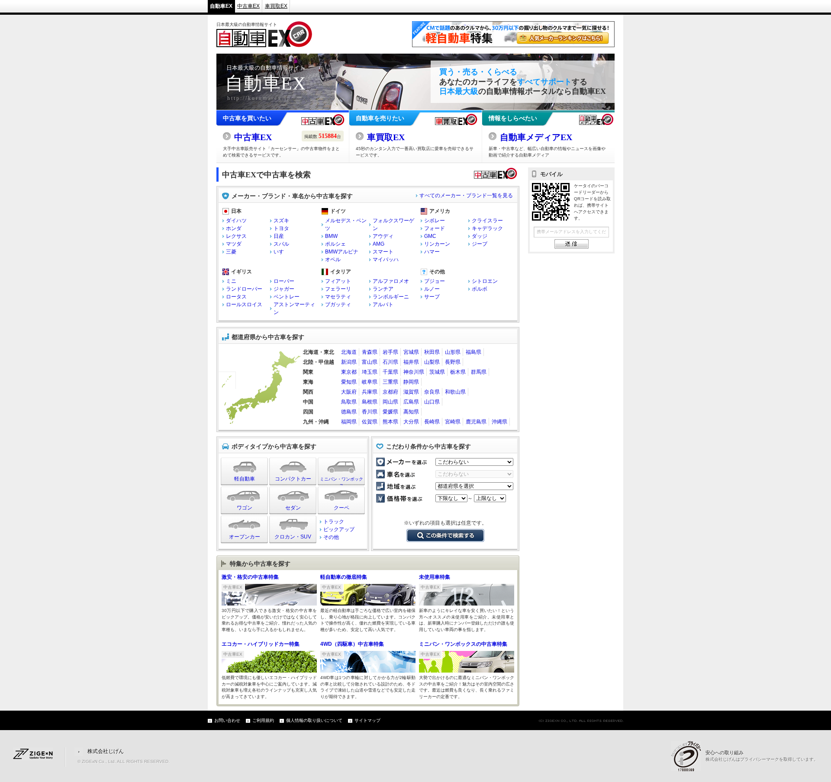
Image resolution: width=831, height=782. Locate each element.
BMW (331, 236)
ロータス (236, 297)
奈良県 (432, 392)
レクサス (236, 236)
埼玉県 (369, 372)
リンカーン (437, 244)
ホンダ (234, 228)
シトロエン (485, 281)
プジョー (434, 281)
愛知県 (349, 382)
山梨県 (432, 362)
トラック (333, 522)
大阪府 (349, 392)
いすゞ (281, 252)
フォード (434, 228)
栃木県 (458, 372)
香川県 (369, 412)
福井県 (411, 362)
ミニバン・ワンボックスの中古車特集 (463, 644)
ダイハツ (236, 221)
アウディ (383, 236)
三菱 (231, 252)
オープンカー (244, 537)
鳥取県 (349, 402)
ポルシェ (335, 244)
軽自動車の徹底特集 (343, 577)
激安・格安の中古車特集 (250, 577)
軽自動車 (244, 479)
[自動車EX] (264, 43)
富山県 (369, 362)
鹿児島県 (476, 422)
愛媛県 (390, 412)
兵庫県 (369, 392)
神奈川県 (413, 372)
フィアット (338, 281)
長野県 (453, 362)
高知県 (411, 412)
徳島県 (349, 412)
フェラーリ (338, 289)
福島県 (473, 352)
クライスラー (487, 221)
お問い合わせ (227, 720)
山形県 (453, 352)
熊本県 (390, 422)
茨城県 (437, 372)
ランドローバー (244, 289)
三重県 (390, 382)
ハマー (432, 252)
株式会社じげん (105, 751)
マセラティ (338, 297)
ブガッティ (338, 304)
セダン (293, 508)
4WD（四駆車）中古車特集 (352, 644)
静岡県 (411, 382)
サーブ (432, 297)
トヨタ (281, 228)
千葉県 (390, 372)
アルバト (383, 304)
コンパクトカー (293, 479)
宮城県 (411, 352)
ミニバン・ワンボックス (341, 481)
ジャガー (284, 289)
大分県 (411, 422)
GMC (430, 236)
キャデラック (487, 228)
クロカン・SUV (292, 537)
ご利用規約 (263, 720)
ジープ (479, 244)
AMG (378, 244)
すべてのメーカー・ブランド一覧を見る (466, 195)
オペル (333, 259)
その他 (331, 537)
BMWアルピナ (341, 252)
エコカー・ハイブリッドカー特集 (261, 644)
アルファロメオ (391, 281)
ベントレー (287, 297)
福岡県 (349, 422)
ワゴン (244, 508)
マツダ (234, 244)
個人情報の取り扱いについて (314, 720)
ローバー (284, 281)
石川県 (390, 362)
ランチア (383, 289)
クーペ (341, 508)
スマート (383, 252)
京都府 (390, 392)
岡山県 (390, 402)
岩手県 (390, 352)
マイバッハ (386, 259)
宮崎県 (453, 422)
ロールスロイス (244, 304)
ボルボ (479, 289)
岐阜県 (369, 382)
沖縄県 (499, 422)
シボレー (434, 221)
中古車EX (248, 6)
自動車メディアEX (536, 137)
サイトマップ (367, 720)
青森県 (369, 352)
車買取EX (276, 6)
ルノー (432, 289)
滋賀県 (411, 392)
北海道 (349, 352)
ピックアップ (338, 529)
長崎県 (432, 422)
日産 (279, 236)
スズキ (281, 221)
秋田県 (432, 352)
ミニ (231, 281)
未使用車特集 (434, 577)
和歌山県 (455, 392)
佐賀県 (369, 422)
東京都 (349, 372)
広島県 (411, 402)
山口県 (432, 402)
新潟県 (349, 362)
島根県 (369, 402)
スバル (281, 244)
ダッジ (479, 236)
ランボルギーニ (391, 297)
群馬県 (478, 372)
